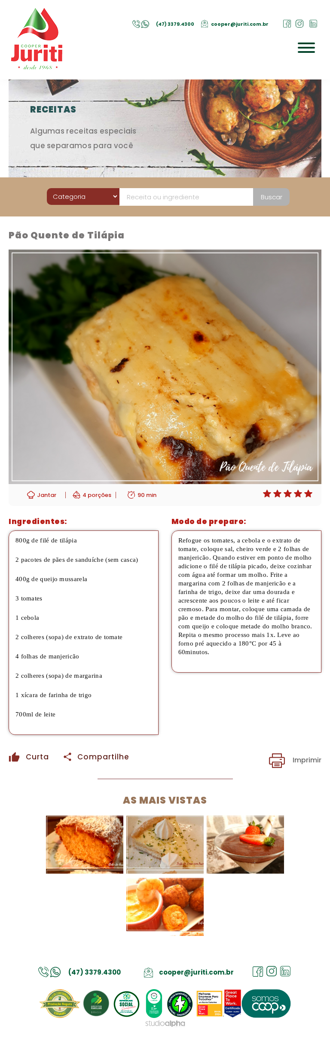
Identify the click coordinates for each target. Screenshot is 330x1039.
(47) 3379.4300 (175, 24)
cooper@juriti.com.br (240, 24)
